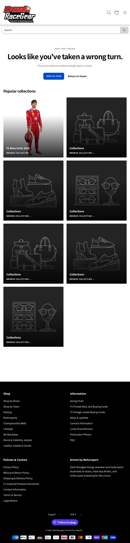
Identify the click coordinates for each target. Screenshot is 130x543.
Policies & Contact (15, 460)
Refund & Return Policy (16, 472)
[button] (108, 12)
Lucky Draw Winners (81, 429)
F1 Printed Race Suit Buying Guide (89, 406)
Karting (7, 412)
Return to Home (77, 76)
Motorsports (10, 418)
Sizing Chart (76, 401)
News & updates (79, 418)
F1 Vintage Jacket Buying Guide (87, 412)
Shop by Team (11, 406)
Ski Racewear (10, 434)
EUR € (73, 514)
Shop (6, 393)
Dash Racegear (58, 530)
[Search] (124, 30)
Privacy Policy (11, 467)
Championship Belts (14, 423)
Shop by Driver (11, 401)
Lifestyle (8, 429)
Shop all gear (53, 76)
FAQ (72, 440)
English (52, 514)
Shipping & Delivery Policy (17, 478)
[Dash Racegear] (19, 12)
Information (78, 393)
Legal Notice (10, 500)
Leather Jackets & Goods (17, 445)
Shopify (79, 530)
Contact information (81, 423)
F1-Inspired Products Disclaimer (21, 484)
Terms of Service (12, 495)
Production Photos (80, 434)
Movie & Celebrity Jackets (17, 440)
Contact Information (14, 489)
